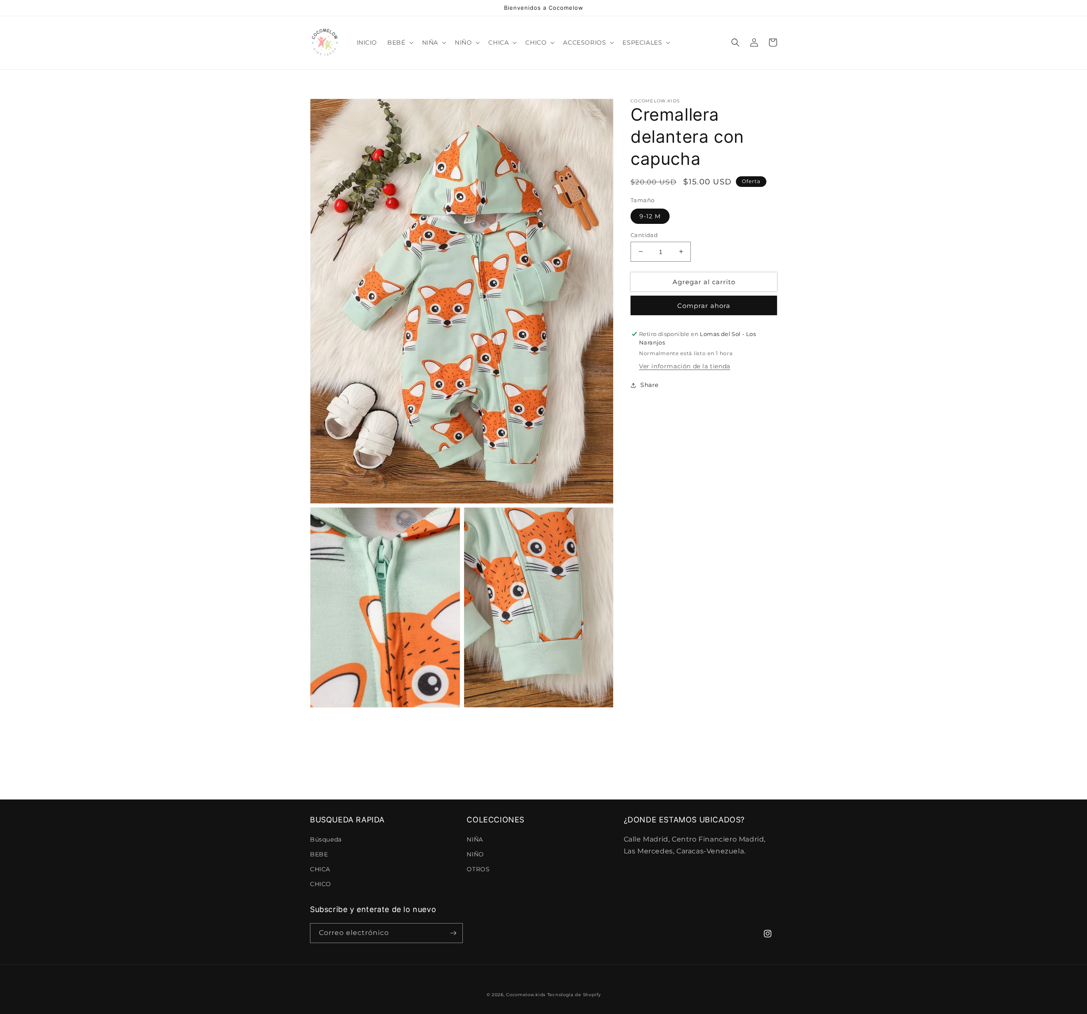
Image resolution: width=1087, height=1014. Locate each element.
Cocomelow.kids (526, 994)
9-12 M (650, 216)
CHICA (320, 869)
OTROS (478, 869)
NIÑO (475, 854)
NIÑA (475, 839)
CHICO (320, 884)
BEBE (319, 854)
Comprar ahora (703, 306)
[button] (399, 42)
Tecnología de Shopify (574, 994)
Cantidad (644, 234)
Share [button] (649, 385)
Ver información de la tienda (684, 366)
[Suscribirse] (453, 933)
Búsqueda (326, 839)
